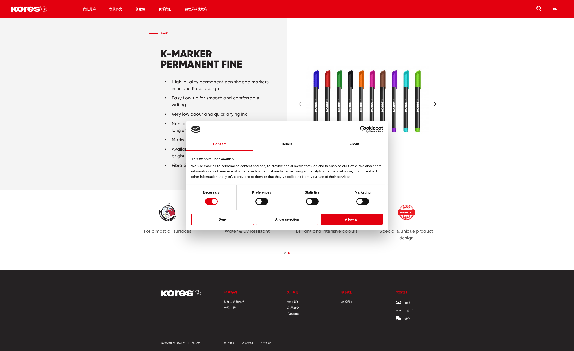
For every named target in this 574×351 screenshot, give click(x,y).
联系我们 (165, 9)
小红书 (408, 310)
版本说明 (247, 343)
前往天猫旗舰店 (196, 9)
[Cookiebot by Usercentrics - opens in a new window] (363, 129)
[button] (300, 104)
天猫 (407, 303)
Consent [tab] (219, 144)
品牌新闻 (293, 314)
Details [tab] (287, 144)
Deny (223, 219)
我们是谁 (89, 9)
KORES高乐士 (232, 292)
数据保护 (229, 343)
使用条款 (265, 343)
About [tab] (354, 144)
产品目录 (230, 307)
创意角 (140, 9)
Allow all (351, 219)
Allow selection (287, 219)
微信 (407, 318)
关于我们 (292, 292)
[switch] (261, 201)
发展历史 (115, 9)
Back (164, 33)
